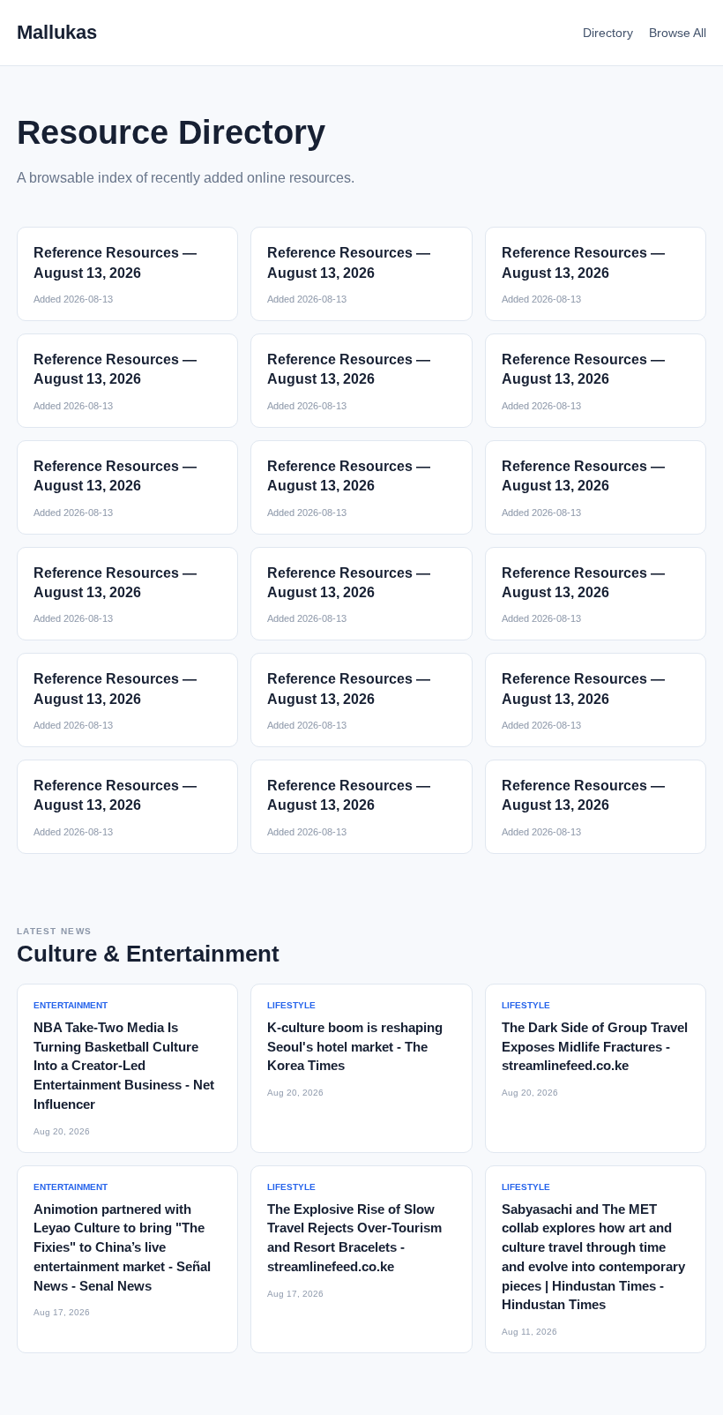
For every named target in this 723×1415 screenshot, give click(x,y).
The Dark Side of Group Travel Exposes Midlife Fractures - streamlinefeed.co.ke (595, 1047)
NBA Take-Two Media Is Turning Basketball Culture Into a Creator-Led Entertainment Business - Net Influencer (124, 1066)
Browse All (677, 33)
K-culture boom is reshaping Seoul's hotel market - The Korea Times (355, 1047)
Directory (608, 33)
